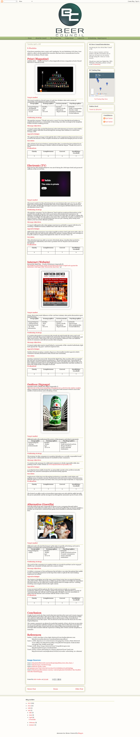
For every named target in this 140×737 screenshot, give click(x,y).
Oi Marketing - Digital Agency (97, 38)
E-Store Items (69, 38)
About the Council (41, 38)
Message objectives (34, 126)
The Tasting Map (55, 38)
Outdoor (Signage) (38, 384)
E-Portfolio (32, 719)
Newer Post (31, 689)
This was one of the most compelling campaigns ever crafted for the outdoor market (54, 388)
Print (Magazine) (38, 58)
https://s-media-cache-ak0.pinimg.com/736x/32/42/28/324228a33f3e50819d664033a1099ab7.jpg (50, 667)
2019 (29, 708)
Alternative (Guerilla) (40, 504)
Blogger (80, 733)
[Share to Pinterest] (60, 679)
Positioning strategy (34, 117)
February (32, 722)
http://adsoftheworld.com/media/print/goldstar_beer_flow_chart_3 (52, 663)
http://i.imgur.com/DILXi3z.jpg (41, 665)
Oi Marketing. (97, 64)
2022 (29, 706)
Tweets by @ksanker (95, 109)
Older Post (79, 689)
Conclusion (34, 612)
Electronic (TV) (36, 165)
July (30, 712)
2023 (29, 703)
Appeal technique (33, 134)
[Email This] (53, 679)
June (30, 715)
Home (30, 38)
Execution (30, 141)
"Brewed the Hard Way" (52, 267)
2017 (29, 710)
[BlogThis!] (55, 679)
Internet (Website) (38, 262)
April (31, 717)
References (34, 634)
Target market (32, 97)
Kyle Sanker (109, 118)
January (31, 725)
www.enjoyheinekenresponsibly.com (60, 464)
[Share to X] (57, 679)
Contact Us (80, 38)
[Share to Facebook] (58, 679)
